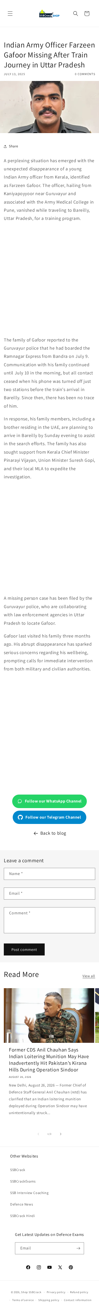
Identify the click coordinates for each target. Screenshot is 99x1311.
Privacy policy (56, 1292)
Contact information (77, 1300)
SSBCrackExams (23, 1181)
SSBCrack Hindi (22, 1215)
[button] (10, 13)
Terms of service (23, 1300)
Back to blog (53, 833)
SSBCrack (17, 1169)
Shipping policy (48, 1300)
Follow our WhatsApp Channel (53, 801)
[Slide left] (38, 1134)
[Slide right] (60, 1134)
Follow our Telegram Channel (53, 817)
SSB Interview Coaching (29, 1192)
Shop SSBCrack (31, 1292)
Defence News (21, 1204)
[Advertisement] (49, 279)
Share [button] (13, 146)
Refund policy (79, 1292)
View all (88, 976)
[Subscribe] (78, 1248)
